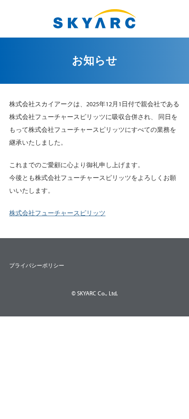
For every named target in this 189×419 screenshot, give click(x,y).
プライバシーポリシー (36, 265)
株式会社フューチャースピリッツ (57, 213)
